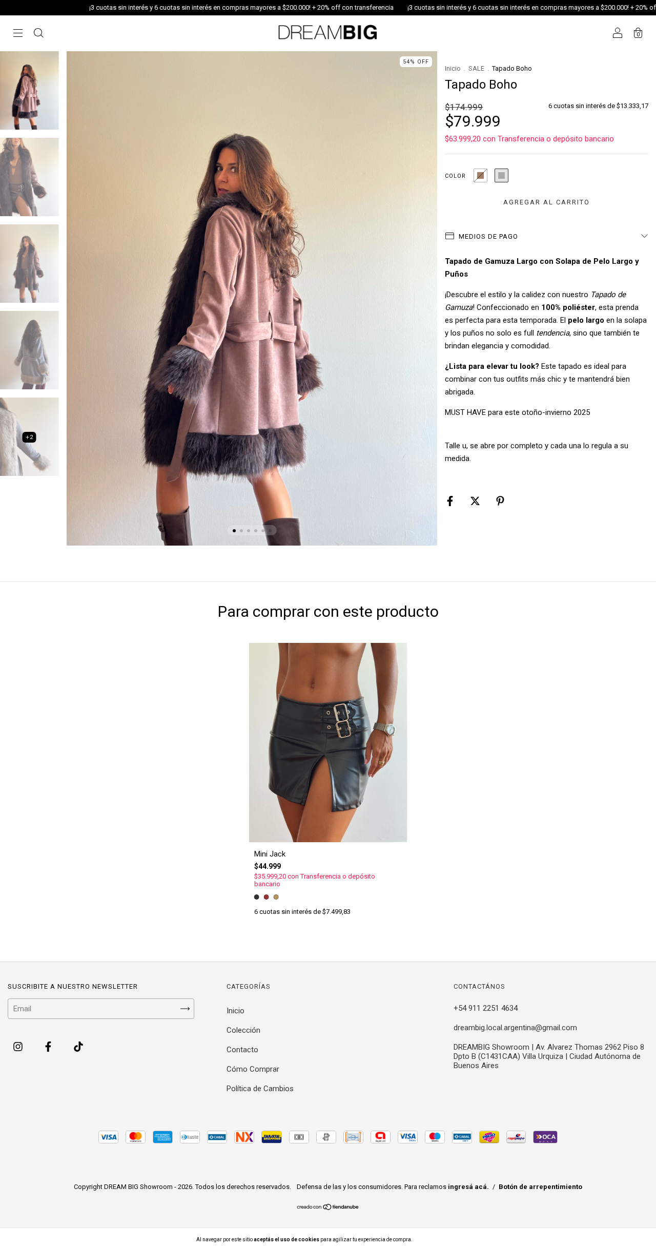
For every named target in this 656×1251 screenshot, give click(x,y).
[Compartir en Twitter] (476, 501)
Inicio (453, 68)
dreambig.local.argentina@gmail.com (515, 1027)
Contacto (242, 1049)
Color (455, 176)
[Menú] (18, 34)
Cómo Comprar (253, 1069)
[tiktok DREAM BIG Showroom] (78, 1047)
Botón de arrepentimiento (540, 1187)
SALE (476, 68)
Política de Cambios (260, 1088)
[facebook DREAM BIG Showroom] (49, 1047)
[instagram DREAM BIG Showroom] (19, 1047)
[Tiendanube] (328, 1207)
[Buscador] (38, 34)
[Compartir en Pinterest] (500, 501)
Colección (243, 1030)
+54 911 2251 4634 (486, 1008)
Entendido (440, 1239)
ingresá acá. (468, 1187)
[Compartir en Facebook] (451, 501)
